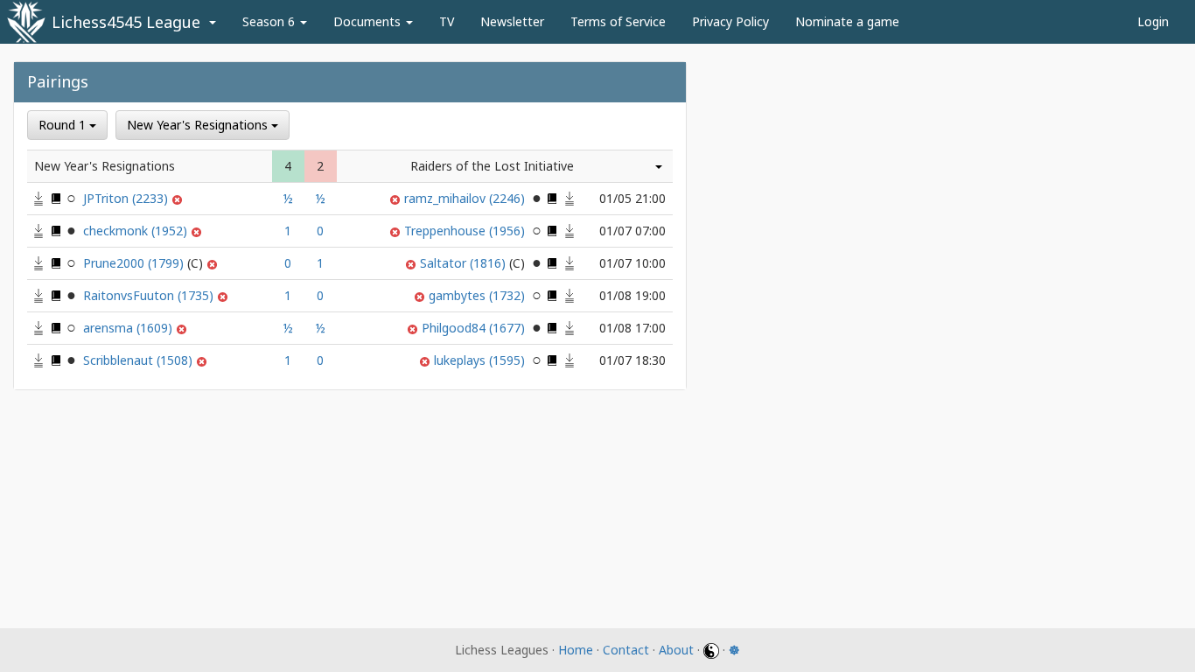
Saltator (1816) (464, 263)
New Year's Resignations (199, 124)
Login (1153, 21)
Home (575, 649)
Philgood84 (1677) (475, 327)
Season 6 (270, 21)
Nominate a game (847, 21)
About (676, 649)
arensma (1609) (129, 327)
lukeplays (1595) (481, 360)
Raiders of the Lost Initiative (492, 166)
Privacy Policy (730, 21)
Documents (368, 21)
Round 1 (63, 124)
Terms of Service (618, 21)
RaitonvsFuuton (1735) (150, 295)
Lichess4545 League (126, 21)
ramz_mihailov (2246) (466, 198)
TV (446, 21)
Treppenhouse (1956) (466, 230)
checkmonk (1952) (137, 230)
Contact (626, 649)
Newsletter (512, 21)
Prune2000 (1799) (135, 263)
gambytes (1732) (478, 295)
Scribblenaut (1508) (139, 360)
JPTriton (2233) (127, 198)
